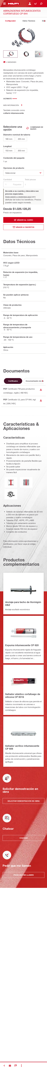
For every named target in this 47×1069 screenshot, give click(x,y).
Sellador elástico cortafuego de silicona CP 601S (22, 695)
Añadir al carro (25, 220)
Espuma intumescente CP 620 (22, 645)
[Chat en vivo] (16, 1065)
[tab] (10, 20)
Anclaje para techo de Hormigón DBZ (23, 603)
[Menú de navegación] (4, 4)
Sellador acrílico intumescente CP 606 (22, 747)
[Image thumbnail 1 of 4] (10, 54)
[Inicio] (13, 3)
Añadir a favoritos (25, 227)
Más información (11, 105)
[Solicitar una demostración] (10, 1065)
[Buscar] (41, 4)
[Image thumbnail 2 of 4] (26, 54)
